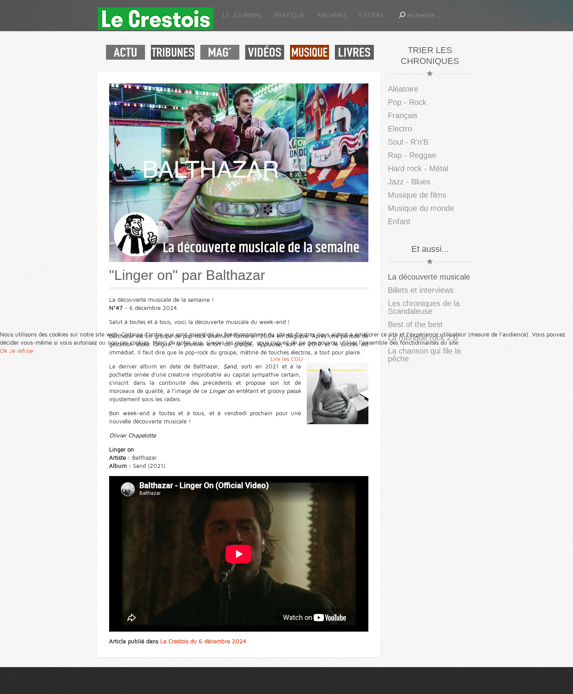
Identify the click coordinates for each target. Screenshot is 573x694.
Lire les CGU (287, 359)
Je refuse (21, 351)
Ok (3, 351)
